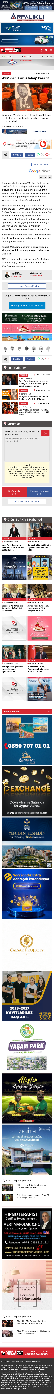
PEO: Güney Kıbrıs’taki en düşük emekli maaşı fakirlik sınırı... (34, 1332)
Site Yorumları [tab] (14, 491)
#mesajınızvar (16, 276)
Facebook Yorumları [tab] (39, 491)
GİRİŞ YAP (45, 433)
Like (18, 154)
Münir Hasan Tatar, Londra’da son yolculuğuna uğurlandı (32, 1186)
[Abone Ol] (39, 171)
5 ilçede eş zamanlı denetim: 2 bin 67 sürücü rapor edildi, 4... (33, 1196)
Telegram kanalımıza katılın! (28, 305)
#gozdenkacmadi (36, 275)
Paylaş (30, 154)
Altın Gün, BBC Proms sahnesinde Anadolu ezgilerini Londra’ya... (31, 1322)
